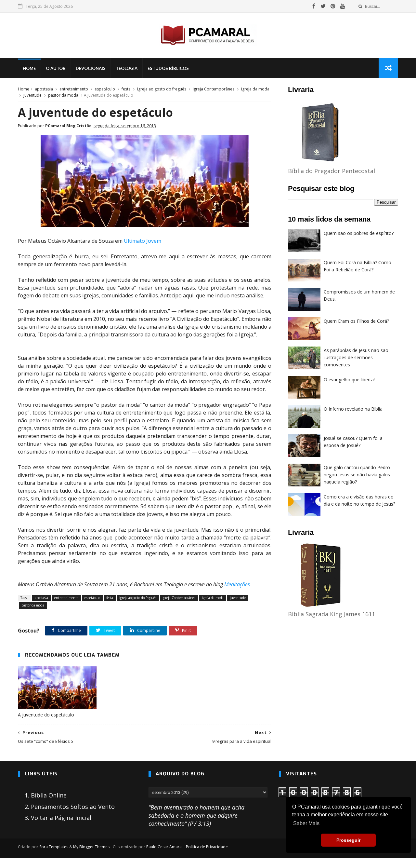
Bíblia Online (49, 795)
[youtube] (342, 6)
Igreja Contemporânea (214, 89)
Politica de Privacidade (207, 847)
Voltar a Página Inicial (61, 818)
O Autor (56, 68)
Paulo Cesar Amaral (164, 847)
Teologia (126, 68)
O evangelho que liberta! (349, 379)
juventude (32, 95)
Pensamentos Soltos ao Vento (73, 806)
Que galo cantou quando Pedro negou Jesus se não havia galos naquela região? (357, 474)
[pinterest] (333, 6)
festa (126, 89)
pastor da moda (63, 95)
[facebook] (314, 6)
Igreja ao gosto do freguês (161, 89)
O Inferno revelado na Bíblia (353, 409)
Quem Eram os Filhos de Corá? (356, 321)
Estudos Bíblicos (168, 68)
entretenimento (73, 89)
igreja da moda (255, 89)
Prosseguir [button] (348, 840)
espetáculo (105, 89)
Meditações (237, 584)
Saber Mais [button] (306, 823)
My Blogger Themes (91, 847)
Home (29, 68)
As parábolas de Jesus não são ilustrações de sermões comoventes (356, 357)
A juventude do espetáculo (46, 715)
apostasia (44, 89)
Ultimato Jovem (142, 240)
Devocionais (91, 68)
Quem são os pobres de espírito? (359, 233)
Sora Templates (53, 847)
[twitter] (323, 6)
